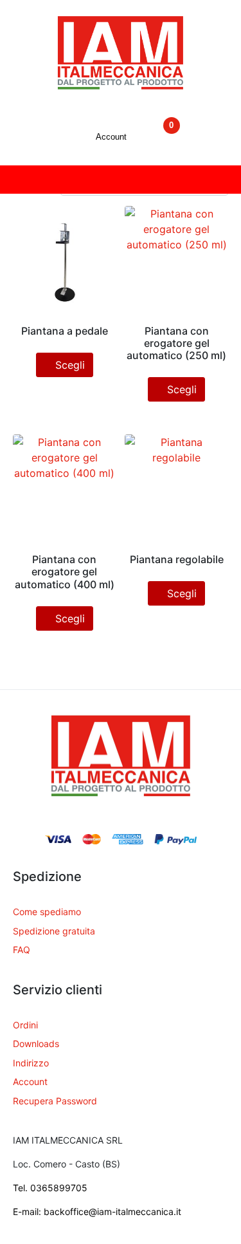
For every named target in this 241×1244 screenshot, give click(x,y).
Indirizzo (31, 1062)
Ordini (25, 1024)
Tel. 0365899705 (50, 1187)
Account (30, 1081)
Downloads (36, 1043)
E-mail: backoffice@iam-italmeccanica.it (97, 1211)
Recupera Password (55, 1100)
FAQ (21, 949)
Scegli (70, 364)
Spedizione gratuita (54, 930)
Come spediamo (47, 911)
